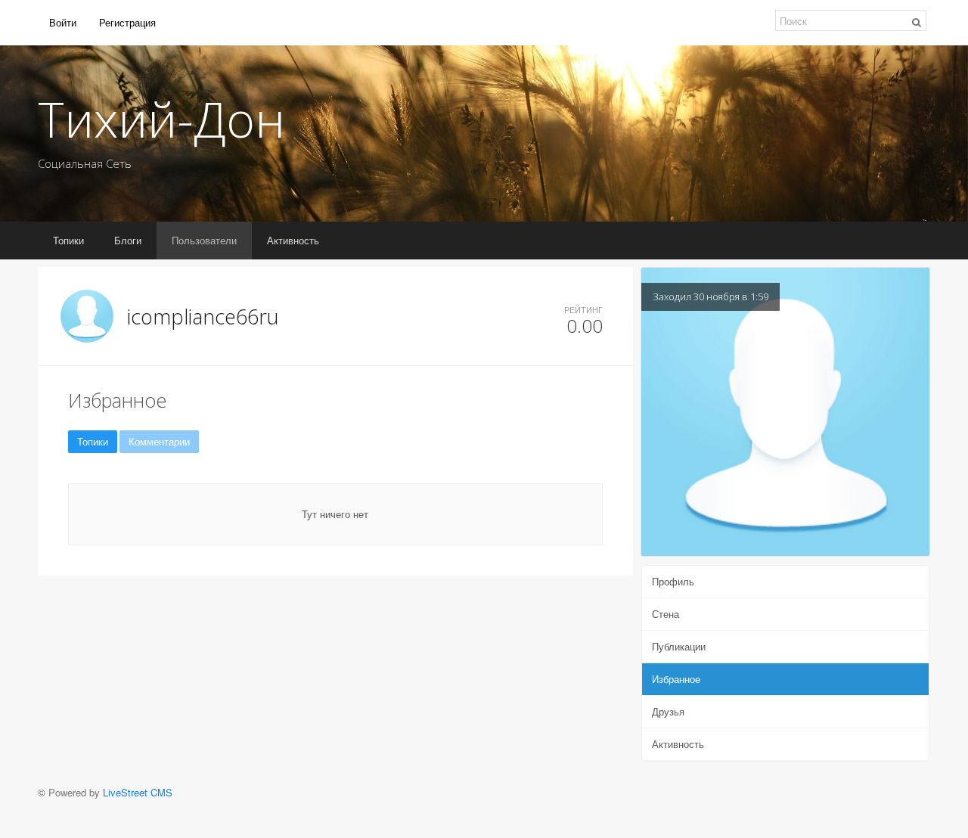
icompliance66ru (203, 317)
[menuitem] (63, 22)
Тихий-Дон (161, 118)
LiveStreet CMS (137, 792)
